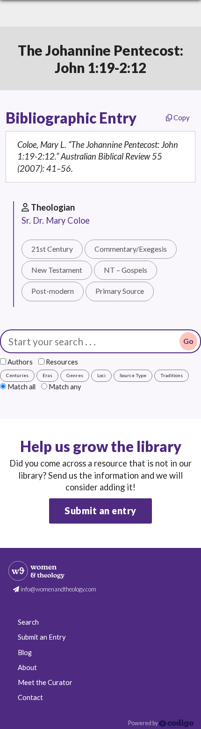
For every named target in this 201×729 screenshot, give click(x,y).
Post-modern (52, 291)
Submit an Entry (41, 637)
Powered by (143, 723)
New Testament (56, 270)
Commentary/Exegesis (130, 249)
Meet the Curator (45, 682)
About (27, 667)
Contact (30, 697)
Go (188, 341)
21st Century (52, 249)
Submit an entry (100, 510)
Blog (25, 652)
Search (28, 622)
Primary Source (119, 291)
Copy (180, 118)
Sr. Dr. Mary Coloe (56, 220)
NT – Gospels (125, 270)
